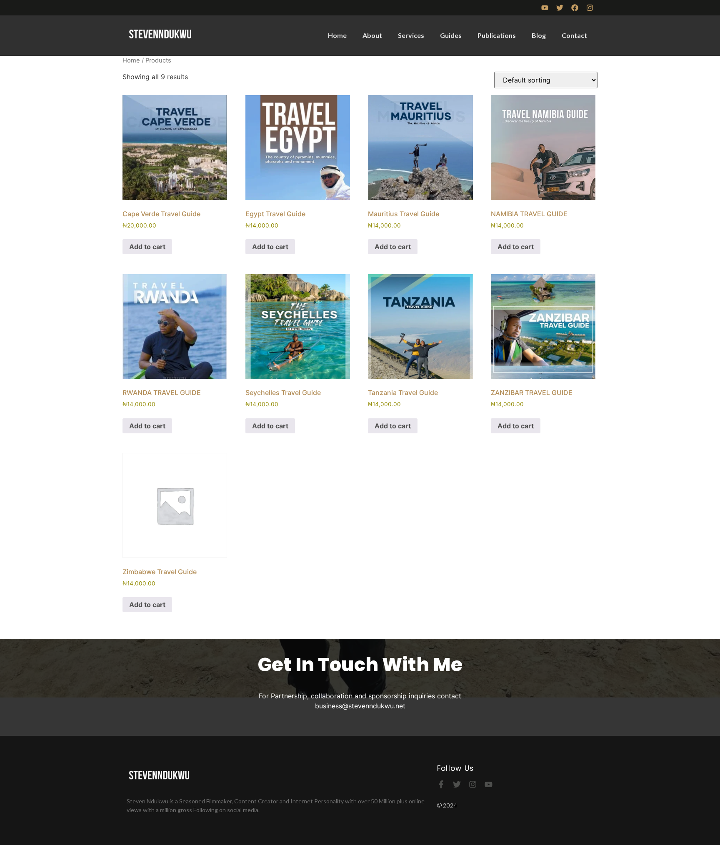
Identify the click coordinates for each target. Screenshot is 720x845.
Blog (539, 35)
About (372, 35)
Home (337, 35)
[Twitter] (559, 7)
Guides (451, 35)
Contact (574, 35)
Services (411, 35)
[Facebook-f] (441, 784)
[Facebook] (574, 7)
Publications (497, 35)
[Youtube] (544, 7)
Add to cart (147, 246)
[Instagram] (589, 7)
